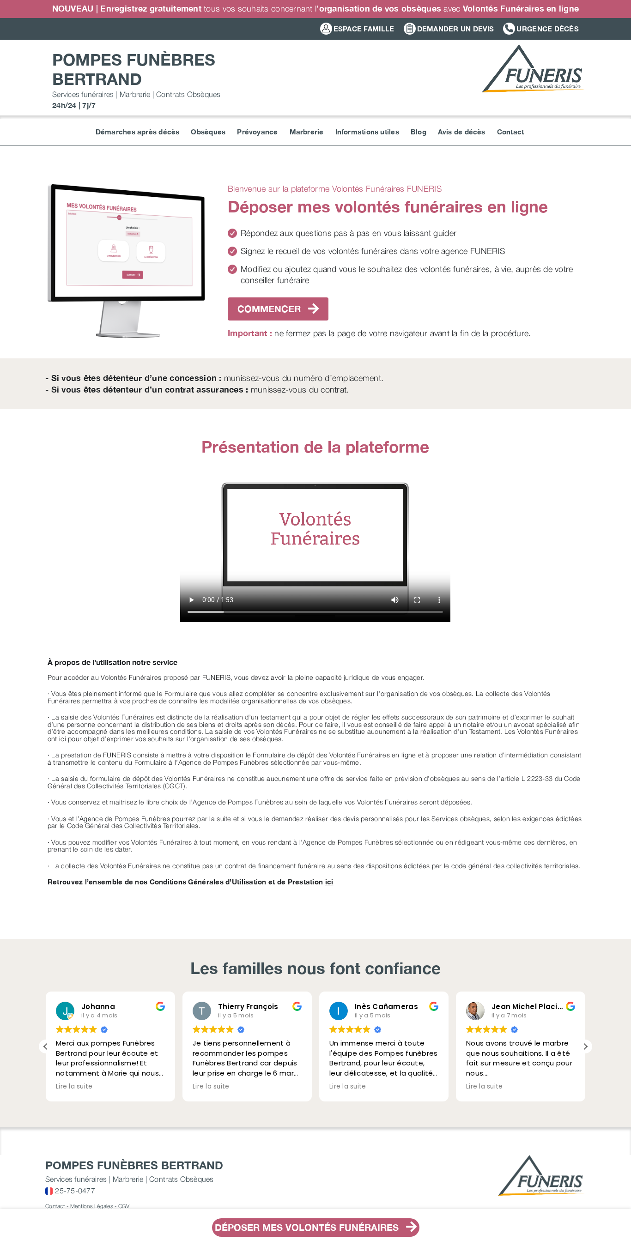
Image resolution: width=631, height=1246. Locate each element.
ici (329, 882)
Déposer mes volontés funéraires (308, 1227)
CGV (124, 1206)
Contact (55, 1206)
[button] (585, 1046)
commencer (270, 308)
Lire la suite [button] (74, 1087)
